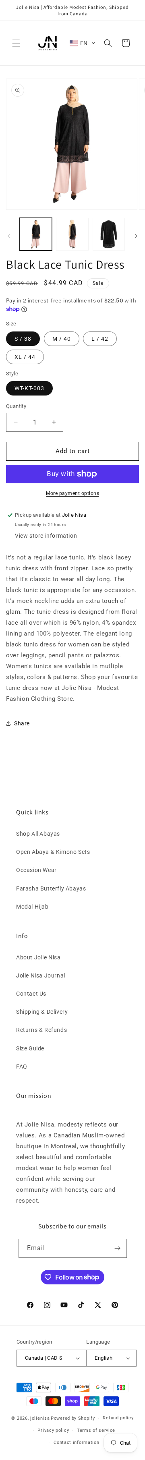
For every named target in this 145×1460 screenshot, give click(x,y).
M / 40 (61, 338)
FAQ (21, 1066)
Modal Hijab (32, 906)
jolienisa (40, 1418)
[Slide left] (9, 236)
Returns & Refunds (41, 1030)
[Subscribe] (117, 1248)
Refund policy (118, 1418)
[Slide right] (136, 236)
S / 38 (22, 338)
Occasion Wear (36, 870)
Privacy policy (53, 1430)
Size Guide (30, 1048)
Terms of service (96, 1430)
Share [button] (22, 723)
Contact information (76, 1442)
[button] (16, 43)
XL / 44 (24, 357)
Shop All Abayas (38, 833)
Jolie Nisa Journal (40, 975)
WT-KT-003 (29, 388)
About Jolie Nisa (38, 957)
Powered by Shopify (73, 1418)
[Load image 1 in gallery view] (36, 234)
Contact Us (31, 993)
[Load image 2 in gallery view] (72, 234)
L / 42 (99, 338)
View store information (46, 535)
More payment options (72, 493)
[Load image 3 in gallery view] (109, 234)
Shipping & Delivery (42, 1012)
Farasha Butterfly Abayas (51, 888)
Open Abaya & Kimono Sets (53, 852)
